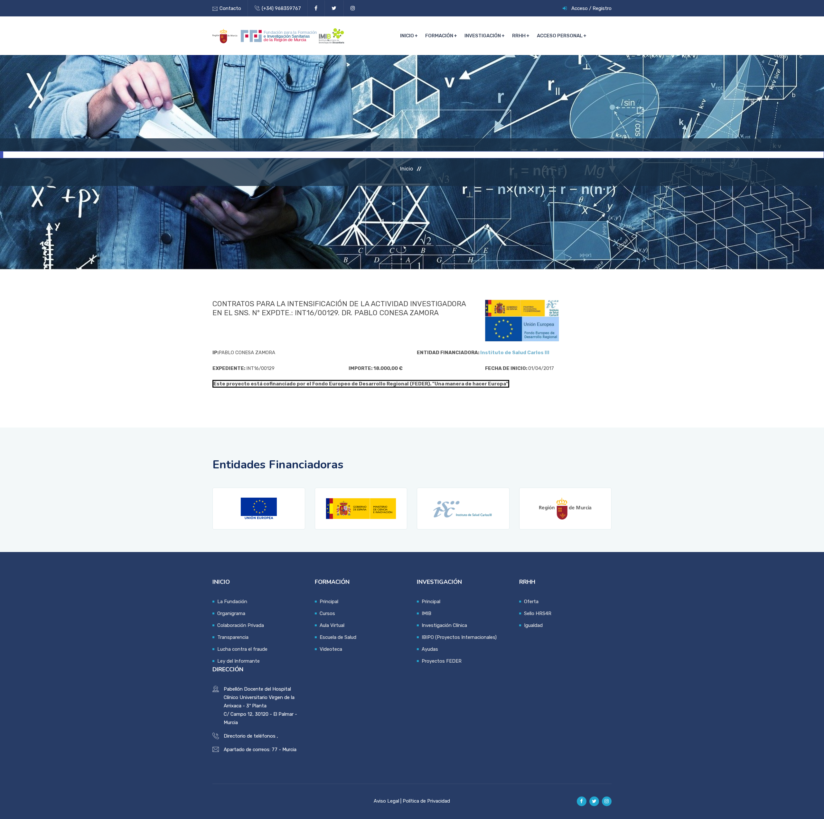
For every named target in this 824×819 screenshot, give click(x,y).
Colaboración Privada (240, 625)
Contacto (230, 8)
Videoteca (331, 649)
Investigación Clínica (444, 625)
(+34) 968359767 (281, 8)
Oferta (531, 601)
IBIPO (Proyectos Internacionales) (459, 637)
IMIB (426, 613)
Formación (439, 36)
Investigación (482, 36)
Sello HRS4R (537, 613)
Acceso (579, 8)
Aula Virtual (332, 625)
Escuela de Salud (338, 637)
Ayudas (430, 649)
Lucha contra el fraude (242, 649)
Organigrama (231, 613)
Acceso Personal (560, 36)
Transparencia (232, 637)
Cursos (327, 613)
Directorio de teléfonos (250, 736)
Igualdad (533, 625)
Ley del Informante (238, 661)
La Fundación (232, 601)
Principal (329, 601)
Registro (602, 8)
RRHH (519, 36)
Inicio (407, 36)
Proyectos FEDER (442, 661)
